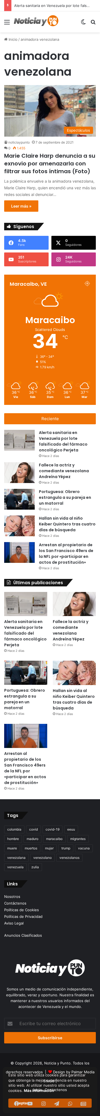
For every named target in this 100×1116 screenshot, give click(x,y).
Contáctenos (15, 903)
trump (65, 848)
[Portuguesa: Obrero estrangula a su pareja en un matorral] (19, 499)
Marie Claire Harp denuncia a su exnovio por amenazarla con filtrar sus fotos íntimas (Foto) (49, 163)
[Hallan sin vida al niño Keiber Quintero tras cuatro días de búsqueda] (19, 525)
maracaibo (54, 839)
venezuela (15, 867)
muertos (31, 848)
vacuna (84, 848)
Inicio (13, 39)
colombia (14, 829)
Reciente (50, 418)
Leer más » (21, 206)
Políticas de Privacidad (23, 916)
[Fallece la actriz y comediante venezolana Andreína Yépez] (19, 472)
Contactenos (56, 1089)
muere (12, 848)
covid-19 (52, 829)
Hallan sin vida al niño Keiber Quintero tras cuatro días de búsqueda (67, 524)
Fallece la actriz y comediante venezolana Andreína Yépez (64, 470)
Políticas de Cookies (21, 910)
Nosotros (12, 896)
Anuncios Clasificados (23, 935)
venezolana (16, 857)
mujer (49, 848)
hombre (13, 839)
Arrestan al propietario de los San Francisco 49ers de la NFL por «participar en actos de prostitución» (66, 553)
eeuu (71, 829)
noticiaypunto (19, 142)
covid (33, 829)
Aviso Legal (14, 923)
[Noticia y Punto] (36, 22)
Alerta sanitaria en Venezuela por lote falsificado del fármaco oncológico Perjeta (63, 441)
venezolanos (69, 857)
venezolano (42, 857)
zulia (35, 867)
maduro (32, 839)
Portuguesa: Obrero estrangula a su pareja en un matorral (65, 497)
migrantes (78, 839)
